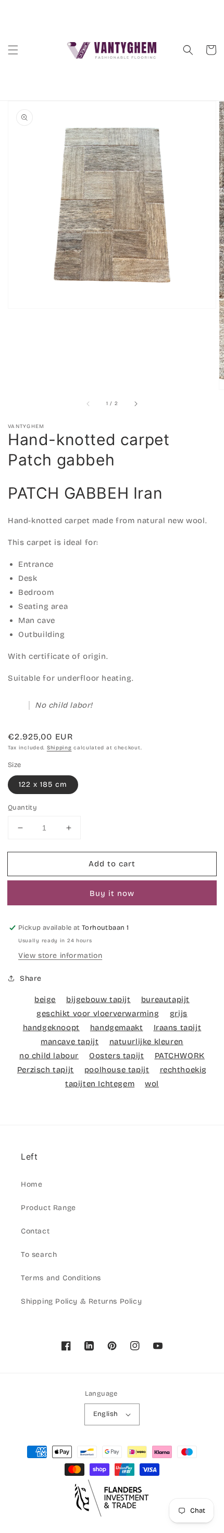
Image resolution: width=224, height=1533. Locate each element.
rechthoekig (183, 1069)
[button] (13, 49)
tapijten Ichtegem (99, 1083)
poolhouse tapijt (117, 1069)
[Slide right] (135, 404)
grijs (179, 1013)
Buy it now (112, 893)
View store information (60, 955)
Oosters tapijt (116, 1055)
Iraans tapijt (178, 1027)
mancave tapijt (69, 1041)
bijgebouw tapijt (98, 999)
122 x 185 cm (43, 784)
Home (31, 1184)
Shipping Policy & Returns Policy (81, 1301)
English (105, 1414)
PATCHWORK (180, 1055)
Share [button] (31, 978)
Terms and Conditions (61, 1278)
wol (152, 1083)
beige (45, 999)
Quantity (22, 807)
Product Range (48, 1207)
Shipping (59, 748)
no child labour (49, 1055)
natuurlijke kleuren (146, 1041)
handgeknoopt (51, 1027)
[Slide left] (88, 404)
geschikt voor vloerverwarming (97, 1013)
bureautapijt (165, 999)
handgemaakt (116, 1027)
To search (39, 1254)
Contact (35, 1231)
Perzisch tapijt (45, 1069)
